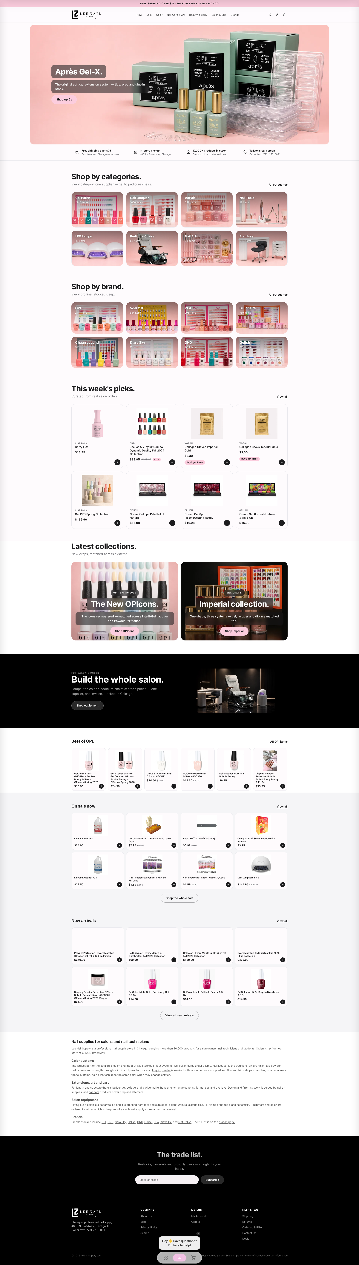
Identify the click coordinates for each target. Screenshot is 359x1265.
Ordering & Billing (252, 1227)
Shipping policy (234, 1255)
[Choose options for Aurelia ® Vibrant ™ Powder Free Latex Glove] (173, 845)
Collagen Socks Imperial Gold (258, 447)
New (139, 14)
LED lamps (211, 1105)
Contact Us (249, 1233)
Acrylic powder (161, 1070)
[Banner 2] (179, 140)
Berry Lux (81, 447)
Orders (195, 1221)
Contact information (277, 1255)
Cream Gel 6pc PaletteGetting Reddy (199, 515)
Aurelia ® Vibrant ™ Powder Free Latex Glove (150, 840)
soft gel (131, 1087)
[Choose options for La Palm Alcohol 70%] (119, 884)
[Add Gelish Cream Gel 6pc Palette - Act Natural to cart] (172, 523)
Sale (149, 14)
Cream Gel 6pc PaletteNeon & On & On (257, 515)
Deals (245, 1238)
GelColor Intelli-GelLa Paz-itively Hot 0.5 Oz (149, 994)
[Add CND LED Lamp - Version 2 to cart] (282, 884)
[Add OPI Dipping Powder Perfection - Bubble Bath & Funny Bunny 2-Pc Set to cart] (282, 786)
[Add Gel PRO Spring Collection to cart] (117, 523)
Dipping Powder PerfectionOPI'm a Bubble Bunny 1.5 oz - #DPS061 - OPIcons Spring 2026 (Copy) (93, 995)
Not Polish (184, 1122)
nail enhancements (164, 1087)
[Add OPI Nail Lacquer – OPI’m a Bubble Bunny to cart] (246, 786)
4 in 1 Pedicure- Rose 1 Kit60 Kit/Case (204, 877)
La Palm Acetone (83, 838)
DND (110, 1122)
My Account (198, 1216)
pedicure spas (159, 1105)
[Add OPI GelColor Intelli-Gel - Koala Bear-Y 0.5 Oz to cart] (228, 1002)
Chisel (148, 1122)
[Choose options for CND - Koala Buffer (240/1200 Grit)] (228, 845)
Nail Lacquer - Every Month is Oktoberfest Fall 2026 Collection (147, 954)
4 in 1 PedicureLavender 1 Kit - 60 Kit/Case (147, 879)
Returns (247, 1221)
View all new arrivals (179, 1015)
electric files (195, 1105)
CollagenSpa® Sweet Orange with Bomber (256, 840)
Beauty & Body (198, 14)
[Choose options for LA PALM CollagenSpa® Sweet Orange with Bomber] (282, 845)
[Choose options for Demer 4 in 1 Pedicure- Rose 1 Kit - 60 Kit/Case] (228, 884)
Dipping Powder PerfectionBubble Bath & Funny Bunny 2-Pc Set (267, 778)
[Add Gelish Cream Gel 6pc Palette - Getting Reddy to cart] (227, 523)
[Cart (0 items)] (284, 15)
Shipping (247, 1216)
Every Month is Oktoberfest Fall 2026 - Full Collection (258, 954)
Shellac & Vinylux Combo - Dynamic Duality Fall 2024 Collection (147, 450)
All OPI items (279, 741)
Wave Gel (166, 1122)
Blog (143, 1221)
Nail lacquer (220, 1065)
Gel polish (180, 1065)
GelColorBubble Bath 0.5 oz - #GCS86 (194, 775)
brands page (227, 1122)
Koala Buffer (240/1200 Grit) (199, 838)
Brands (235, 14)
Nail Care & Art (176, 14)
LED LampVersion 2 (248, 877)
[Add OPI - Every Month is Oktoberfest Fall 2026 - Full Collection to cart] (282, 959)
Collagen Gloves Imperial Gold (201, 448)
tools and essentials (236, 1105)
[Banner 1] (175, 140)
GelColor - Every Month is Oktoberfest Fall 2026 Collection (204, 954)
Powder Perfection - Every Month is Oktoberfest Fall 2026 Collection (94, 954)
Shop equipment (87, 705)
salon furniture (178, 1105)
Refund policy (216, 1255)
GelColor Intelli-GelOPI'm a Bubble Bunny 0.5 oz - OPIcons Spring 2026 (86, 778)
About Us (146, 1216)
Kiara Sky (120, 1122)
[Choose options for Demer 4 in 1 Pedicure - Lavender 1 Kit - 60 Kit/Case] (173, 884)
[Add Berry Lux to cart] (117, 462)
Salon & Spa (219, 14)
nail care (94, 1092)
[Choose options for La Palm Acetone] (119, 845)
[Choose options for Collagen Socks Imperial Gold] (282, 462)
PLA (156, 1122)
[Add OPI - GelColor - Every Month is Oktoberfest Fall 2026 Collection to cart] (228, 959)
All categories (278, 184)
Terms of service (254, 1255)
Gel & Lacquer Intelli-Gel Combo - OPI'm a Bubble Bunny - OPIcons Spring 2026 (123, 778)
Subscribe (212, 1180)
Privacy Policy (149, 1227)
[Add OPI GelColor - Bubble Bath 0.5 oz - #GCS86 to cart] (210, 786)
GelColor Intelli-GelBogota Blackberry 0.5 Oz (258, 994)
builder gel (118, 1087)
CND (140, 1122)
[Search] (270, 15)
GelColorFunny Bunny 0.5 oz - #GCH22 (159, 775)
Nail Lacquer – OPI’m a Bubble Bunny (231, 775)
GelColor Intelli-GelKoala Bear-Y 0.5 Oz (203, 994)
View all (282, 396)
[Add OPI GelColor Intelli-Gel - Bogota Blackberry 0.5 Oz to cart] (282, 1002)
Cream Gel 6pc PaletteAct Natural (147, 515)
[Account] (277, 15)
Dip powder (273, 1065)
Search (144, 1233)
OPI (104, 1122)
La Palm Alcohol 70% (85, 877)
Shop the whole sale (179, 898)
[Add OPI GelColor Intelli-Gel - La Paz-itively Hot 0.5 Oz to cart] (173, 1002)
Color (159, 14)
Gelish (132, 1122)
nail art (281, 1087)
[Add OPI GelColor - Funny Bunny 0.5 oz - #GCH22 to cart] (173, 786)
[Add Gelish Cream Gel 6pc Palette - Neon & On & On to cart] (282, 523)
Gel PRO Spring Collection (92, 514)
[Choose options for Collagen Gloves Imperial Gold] (227, 462)
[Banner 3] (184, 140)
